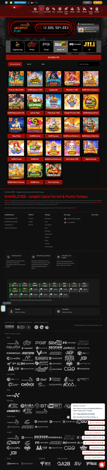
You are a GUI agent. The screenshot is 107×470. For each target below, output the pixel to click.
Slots (41, 12)
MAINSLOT (74, 208)
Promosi (96, 12)
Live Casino (48, 12)
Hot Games (35, 12)
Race (53, 12)
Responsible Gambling (11, 222)
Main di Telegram (21, 2)
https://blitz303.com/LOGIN (86, 414)
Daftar (98, 2)
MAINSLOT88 (8, 200)
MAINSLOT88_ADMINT (73, 219)
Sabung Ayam (91, 12)
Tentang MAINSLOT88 (11, 218)
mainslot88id (71, 222)
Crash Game (66, 12)
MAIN (54, 79)
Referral (30, 225)
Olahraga (60, 12)
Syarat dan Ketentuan (11, 228)
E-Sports (84, 12)
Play (17, 31)
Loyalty (30, 222)
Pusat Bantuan (9, 225)
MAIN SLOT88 (97, 202)
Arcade (72, 12)
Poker (78, 12)
